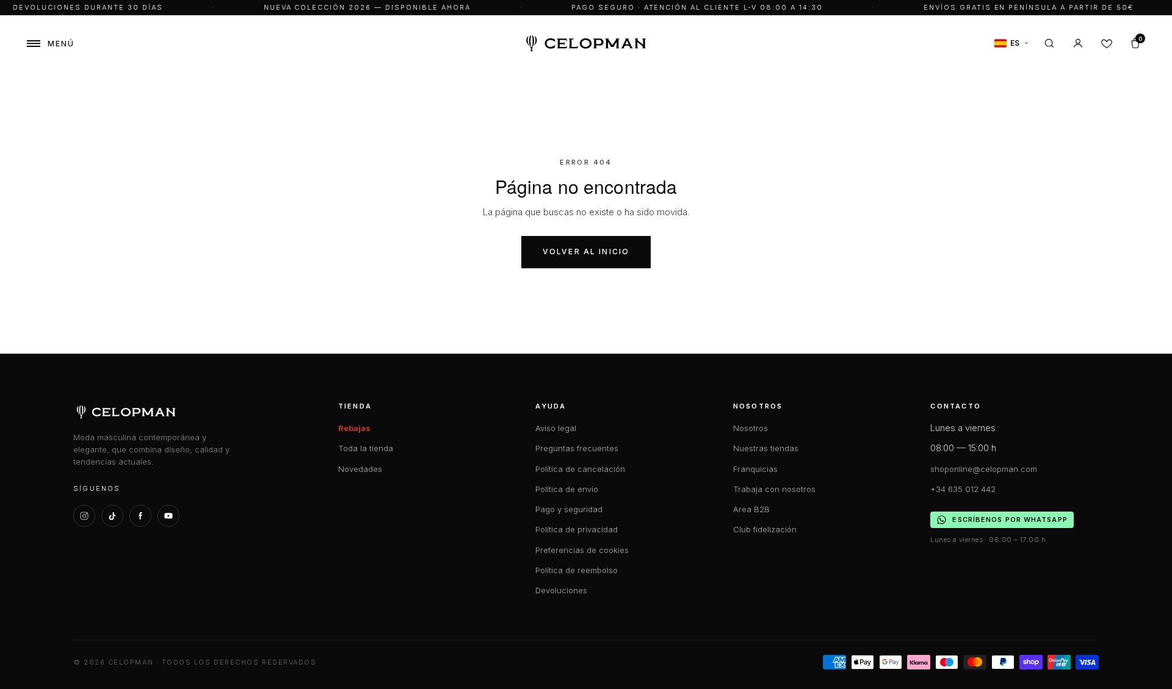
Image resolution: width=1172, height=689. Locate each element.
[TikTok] (112, 516)
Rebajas (354, 428)
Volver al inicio (586, 251)
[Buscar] (1049, 43)
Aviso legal (555, 428)
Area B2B (751, 509)
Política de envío (566, 489)
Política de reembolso (576, 570)
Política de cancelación (580, 469)
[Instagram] (84, 516)
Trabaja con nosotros (774, 489)
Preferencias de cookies (582, 550)
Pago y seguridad (568, 509)
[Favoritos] (1106, 43)
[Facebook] (140, 516)
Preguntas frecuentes (576, 448)
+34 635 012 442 (963, 489)
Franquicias (755, 469)
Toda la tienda (365, 448)
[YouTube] (168, 516)
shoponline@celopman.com (983, 469)
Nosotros (750, 428)
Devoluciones (561, 590)
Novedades (360, 469)
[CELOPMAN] (586, 43)
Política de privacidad (576, 529)
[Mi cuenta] (1078, 43)
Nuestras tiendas (765, 448)
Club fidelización (765, 529)
